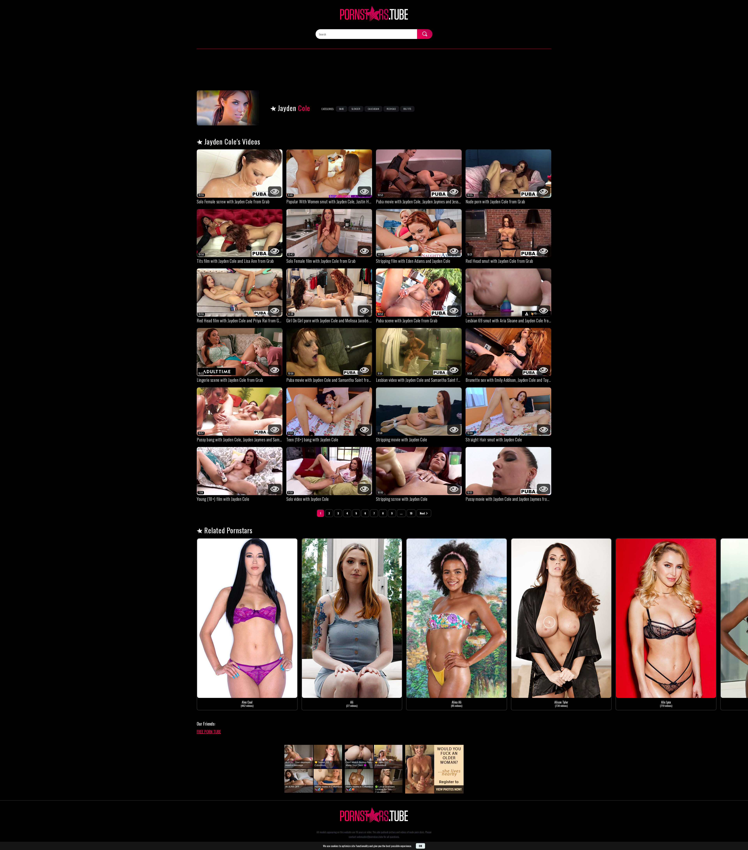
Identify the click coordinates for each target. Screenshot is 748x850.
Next (422, 513)
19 (411, 513)
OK (420, 846)
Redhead (391, 108)
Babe (341, 108)
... (401, 513)
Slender (356, 108)
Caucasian (373, 108)
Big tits (407, 108)
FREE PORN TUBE (209, 731)
